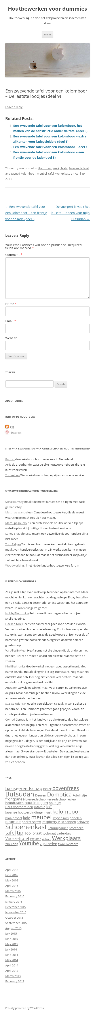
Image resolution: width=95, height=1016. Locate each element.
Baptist (10, 459)
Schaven (83, 822)
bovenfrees (65, 788)
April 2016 (11, 886)
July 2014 (11, 949)
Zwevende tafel (79, 168)
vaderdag (64, 833)
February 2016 (14, 896)
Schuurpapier (58, 828)
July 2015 (11, 933)
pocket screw (31, 822)
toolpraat (49, 833)
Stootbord (76, 828)
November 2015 (15, 912)
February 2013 (14, 981)
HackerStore (13, 624)
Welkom (46, 839)
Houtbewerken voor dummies (47, 8)
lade (26, 817)
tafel (51, 173)
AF (7, 465)
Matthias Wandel (16, 512)
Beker (47, 789)
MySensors (61, 818)
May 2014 (11, 960)
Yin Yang (11, 844)
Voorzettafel (17, 838)
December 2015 (15, 907)
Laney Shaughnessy (18, 534)
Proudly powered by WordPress (24, 1008)
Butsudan (19, 794)
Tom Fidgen (13, 544)
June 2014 (11, 955)
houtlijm (55, 803)
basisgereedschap (23, 788)
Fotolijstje (80, 795)
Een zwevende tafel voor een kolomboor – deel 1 (50, 147)
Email (10, 321)
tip (20, 832)
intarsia (39, 807)
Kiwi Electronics (15, 666)
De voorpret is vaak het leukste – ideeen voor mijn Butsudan (70, 212)
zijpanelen (48, 843)
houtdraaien (14, 803)
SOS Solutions (14, 704)
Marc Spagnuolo (16, 523)
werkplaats (60, 168)
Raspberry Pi (51, 822)
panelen (76, 818)
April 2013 (11, 971)
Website (11, 338)
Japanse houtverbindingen (25, 812)
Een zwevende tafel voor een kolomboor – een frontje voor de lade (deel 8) (26, 212)
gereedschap (36, 799)
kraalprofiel (13, 818)
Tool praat (33, 833)
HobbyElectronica (17, 613)
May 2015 (11, 944)
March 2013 (13, 976)
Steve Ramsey (14, 502)
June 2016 (11, 875)
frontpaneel (15, 799)
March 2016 (13, 891)
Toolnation (12, 475)
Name (11, 304)
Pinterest (15, 433)
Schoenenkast (26, 826)
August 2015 (13, 928)
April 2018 (11, 870)
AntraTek (11, 688)
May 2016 (11, 880)
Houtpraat (45, 168)
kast (48, 812)
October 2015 (14, 918)
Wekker (35, 839)
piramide (13, 821)
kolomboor (28, 173)
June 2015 (11, 939)
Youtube (29, 843)
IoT (49, 806)
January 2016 (13, 902)
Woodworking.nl (16, 565)
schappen (68, 822)
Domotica (59, 794)
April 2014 (11, 965)
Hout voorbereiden (19, 807)
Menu (47, 34)
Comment (13, 255)
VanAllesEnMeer (16, 650)
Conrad (10, 719)
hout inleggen (36, 802)
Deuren (40, 795)
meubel (42, 173)
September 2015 (16, 923)
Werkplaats (62, 173)
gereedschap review (61, 799)
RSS (11, 427)
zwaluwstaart (68, 844)
